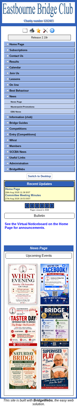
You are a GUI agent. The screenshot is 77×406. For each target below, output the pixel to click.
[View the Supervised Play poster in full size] (55, 368)
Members (15, 146)
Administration (18, 163)
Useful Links (17, 157)
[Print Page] (32, 30)
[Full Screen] (26, 30)
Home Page (16, 44)
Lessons (14, 79)
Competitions (17, 128)
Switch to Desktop (39, 176)
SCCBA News (17, 151)
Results (14, 61)
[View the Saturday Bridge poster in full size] (23, 368)
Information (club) (20, 117)
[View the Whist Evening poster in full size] (23, 284)
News (12, 96)
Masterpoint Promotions (22, 107)
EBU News (16, 112)
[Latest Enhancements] (39, 30)
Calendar (15, 67)
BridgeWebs (17, 169)
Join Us (14, 73)
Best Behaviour (19, 90)
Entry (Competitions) (22, 134)
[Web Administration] (46, 30)
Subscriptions (18, 50)
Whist (13, 140)
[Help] (53, 30)
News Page (16, 102)
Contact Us (16, 55)
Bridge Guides (18, 122)
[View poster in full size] (55, 284)
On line (14, 84)
